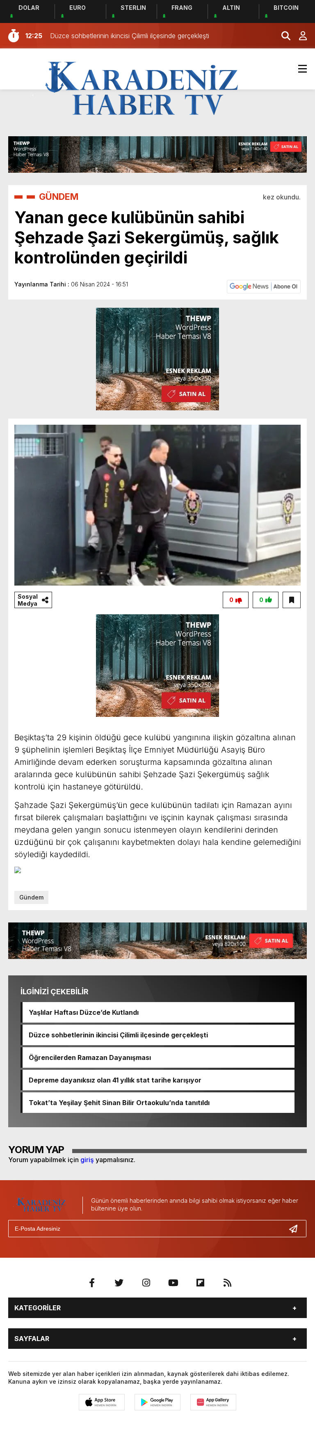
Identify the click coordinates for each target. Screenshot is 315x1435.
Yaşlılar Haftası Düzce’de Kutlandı (84, 1012)
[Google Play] (157, 1402)
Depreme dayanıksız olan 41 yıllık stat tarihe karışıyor (115, 1080)
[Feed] (227, 1282)
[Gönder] (296, 1228)
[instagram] (146, 1282)
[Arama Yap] (282, 35)
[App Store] (102, 1402)
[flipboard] (200, 1282)
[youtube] (173, 1282)
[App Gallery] (213, 1402)
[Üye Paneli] (298, 35)
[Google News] (264, 286)
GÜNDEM (58, 196)
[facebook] (91, 1282)
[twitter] (119, 1282)
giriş (87, 1160)
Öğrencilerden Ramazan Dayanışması (90, 1057)
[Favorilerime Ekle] (292, 600)
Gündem (31, 897)
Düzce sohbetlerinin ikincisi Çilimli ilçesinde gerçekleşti (118, 1035)
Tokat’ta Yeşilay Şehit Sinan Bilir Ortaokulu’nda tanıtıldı (119, 1103)
